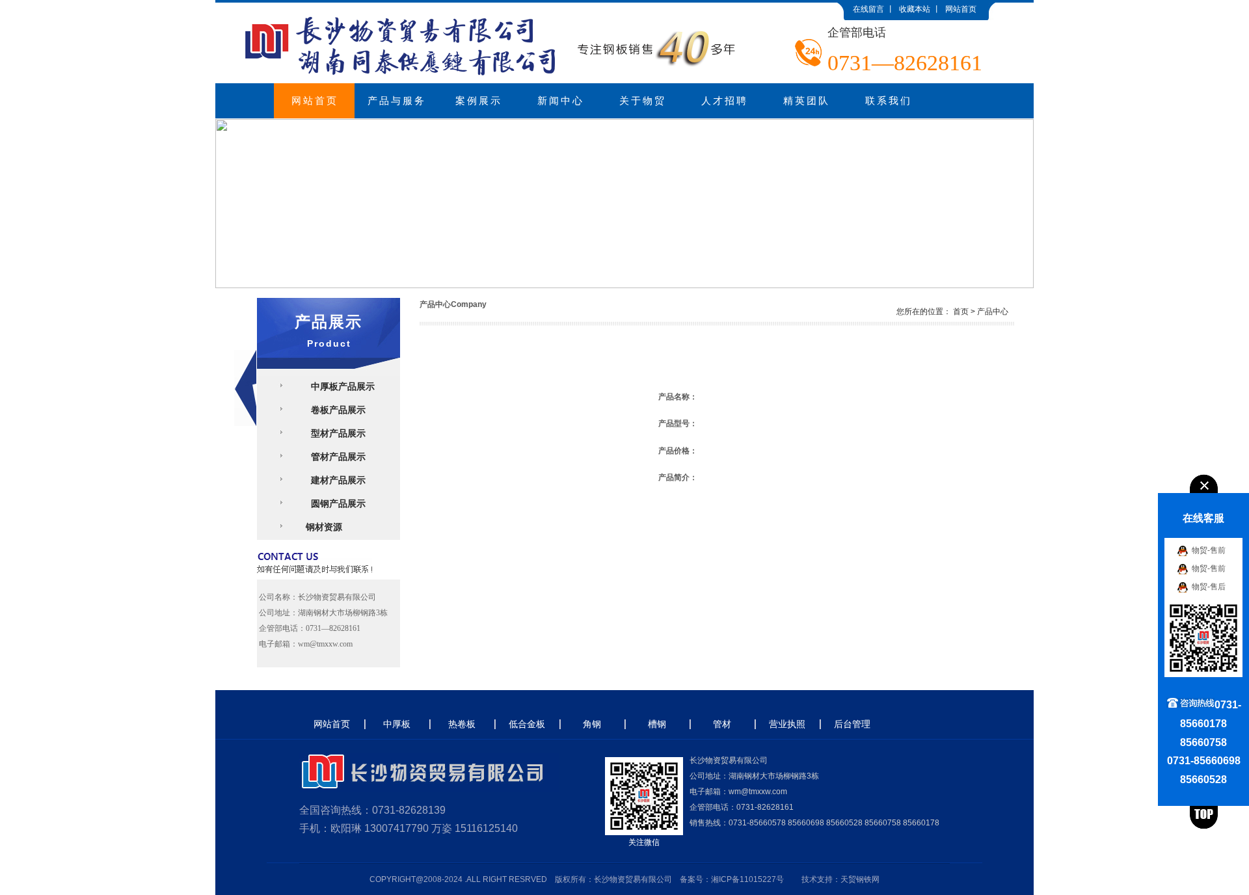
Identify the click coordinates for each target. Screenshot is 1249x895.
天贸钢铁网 (860, 879)
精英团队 (806, 101)
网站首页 (960, 9)
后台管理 (852, 724)
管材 (722, 724)
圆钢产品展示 (336, 503)
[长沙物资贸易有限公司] (494, 7)
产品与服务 (397, 101)
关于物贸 (642, 101)
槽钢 (657, 724)
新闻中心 (560, 101)
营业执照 (787, 724)
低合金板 (527, 724)
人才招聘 (724, 101)
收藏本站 (914, 9)
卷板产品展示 (336, 410)
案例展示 (478, 101)
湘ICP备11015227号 (747, 879)
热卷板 (462, 724)
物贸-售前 (1209, 549)
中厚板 (396, 724)
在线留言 (868, 9)
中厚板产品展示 (340, 386)
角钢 (592, 724)
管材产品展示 (336, 456)
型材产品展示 (336, 433)
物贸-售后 (1209, 586)
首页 (961, 311)
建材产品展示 (336, 480)
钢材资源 (324, 527)
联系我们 (888, 101)
